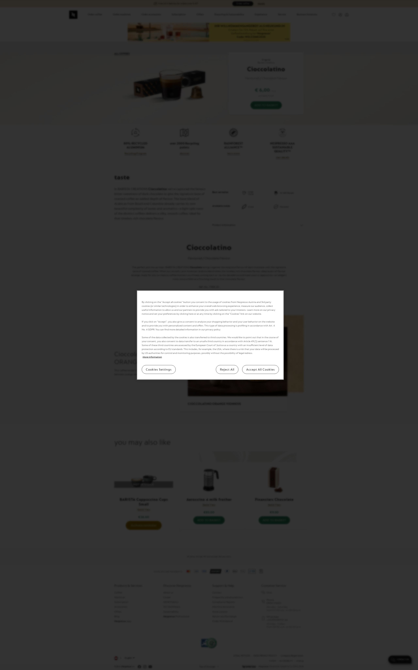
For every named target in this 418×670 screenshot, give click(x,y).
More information (152, 356)
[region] (210, 335)
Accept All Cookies (260, 369)
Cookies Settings (159, 369)
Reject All (227, 369)
